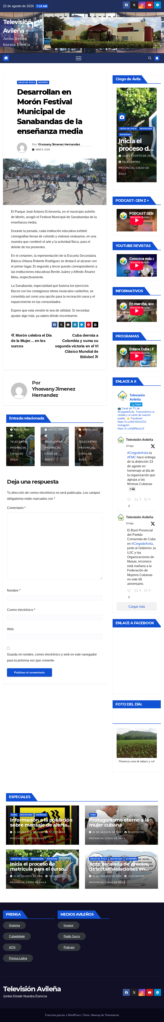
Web (10, 629)
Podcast (69, 947)
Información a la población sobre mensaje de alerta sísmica (41, 825)
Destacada (146, 128)
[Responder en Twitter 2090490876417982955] (130, 500)
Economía (131, 859)
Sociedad (41, 815)
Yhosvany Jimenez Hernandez (59, 144)
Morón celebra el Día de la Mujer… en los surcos (31, 340)
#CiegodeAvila (137, 453)
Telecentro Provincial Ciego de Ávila (19, 450)
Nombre (13, 590)
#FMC (131, 457)
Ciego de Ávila (26, 82)
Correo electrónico (21, 609)
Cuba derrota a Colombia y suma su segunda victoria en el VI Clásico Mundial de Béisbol (76, 346)
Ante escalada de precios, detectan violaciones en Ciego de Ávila (119, 869)
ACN (12, 947)
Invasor (68, 925)
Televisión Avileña (139, 439)
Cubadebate (17, 936)
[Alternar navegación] (78, 58)
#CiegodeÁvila (142, 543)
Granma (14, 925)
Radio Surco (72, 936)
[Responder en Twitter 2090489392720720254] (130, 591)
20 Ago (130, 446)
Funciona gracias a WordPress (63, 1015)
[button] (149, 58)
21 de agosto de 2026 (138, 155)
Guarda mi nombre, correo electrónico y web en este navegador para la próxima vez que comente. (52, 657)
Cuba (14, 815)
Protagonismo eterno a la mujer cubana (119, 822)
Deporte (43, 82)
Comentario (16, 508)
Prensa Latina (18, 958)
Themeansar (112, 1015)
